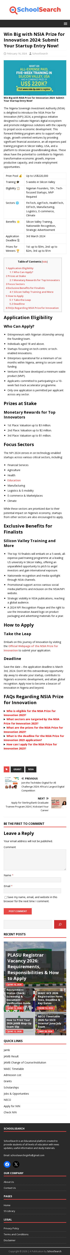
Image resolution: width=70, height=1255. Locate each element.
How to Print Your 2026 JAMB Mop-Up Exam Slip (19, 1023)
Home (7, 1205)
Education (14, 480)
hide (44, 261)
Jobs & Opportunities (16, 1093)
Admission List (12, 1075)
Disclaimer (9, 1240)
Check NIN (10, 1112)
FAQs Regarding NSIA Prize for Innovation (32, 308)
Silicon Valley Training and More (31, 292)
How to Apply (15, 296)
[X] (16, 1164)
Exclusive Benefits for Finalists (25, 288)
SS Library (9, 1211)
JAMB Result (11, 1056)
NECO (7, 1100)
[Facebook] (7, 1164)
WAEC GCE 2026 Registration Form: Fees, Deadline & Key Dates (50, 998)
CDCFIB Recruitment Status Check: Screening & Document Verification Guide (19, 994)
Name (8, 875)
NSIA (31, 769)
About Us (9, 1182)
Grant (17, 769)
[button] (65, 23)
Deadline (17, 303)
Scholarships (11, 1087)
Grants (8, 1081)
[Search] (60, 924)
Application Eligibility (19, 268)
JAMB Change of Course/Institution (25, 1062)
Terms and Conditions (16, 1234)
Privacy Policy (11, 1228)
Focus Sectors (15, 284)
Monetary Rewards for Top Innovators (35, 280)
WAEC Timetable (14, 1069)
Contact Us (10, 1188)
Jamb (7, 1050)
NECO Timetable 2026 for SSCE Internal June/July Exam (49, 1021)
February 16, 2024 (17, 53)
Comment (10, 847)
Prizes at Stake (16, 276)
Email (7, 886)
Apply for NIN (12, 1106)
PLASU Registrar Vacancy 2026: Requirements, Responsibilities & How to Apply (33, 966)
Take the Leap (20, 300)
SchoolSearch (40, 53)
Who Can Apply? (21, 272)
